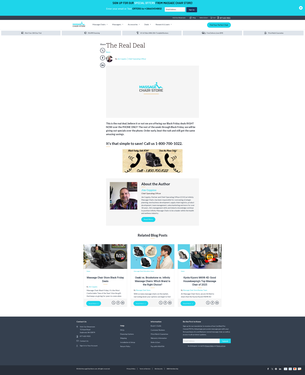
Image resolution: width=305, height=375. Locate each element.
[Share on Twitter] (102, 50)
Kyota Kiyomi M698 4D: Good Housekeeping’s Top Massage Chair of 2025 (199, 281)
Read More (148, 219)
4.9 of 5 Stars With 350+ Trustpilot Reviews (154, 33)
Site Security (159, 369)
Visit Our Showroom (179, 18)
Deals (146, 24)
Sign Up (192, 10)
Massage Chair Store (143, 290)
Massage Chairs (99, 24)
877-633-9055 (225, 18)
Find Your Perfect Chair (219, 25)
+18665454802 (153, 8)
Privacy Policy (209, 346)
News (108, 52)
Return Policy (125, 346)
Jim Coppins (132, 59)
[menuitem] (100, 24)
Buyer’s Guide (156, 326)
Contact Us (84, 341)
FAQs (122, 330)
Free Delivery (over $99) (215, 33)
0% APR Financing (94, 33)
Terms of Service (145, 369)
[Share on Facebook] (102, 57)
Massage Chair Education (142, 271)
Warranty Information (159, 338)
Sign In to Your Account (89, 346)
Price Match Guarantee (275, 33)
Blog (194, 18)
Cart (214, 18)
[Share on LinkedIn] (102, 65)
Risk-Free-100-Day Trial (33, 33)
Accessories (133, 24)
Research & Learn (163, 24)
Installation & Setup (127, 342)
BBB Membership (172, 369)
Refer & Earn (204, 18)
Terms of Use (221, 346)
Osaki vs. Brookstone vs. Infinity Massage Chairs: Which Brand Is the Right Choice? (152, 281)
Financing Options (127, 334)
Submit (225, 341)
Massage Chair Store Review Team (195, 290)
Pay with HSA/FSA (157, 346)
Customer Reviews (158, 330)
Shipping (123, 338)
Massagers (116, 24)
